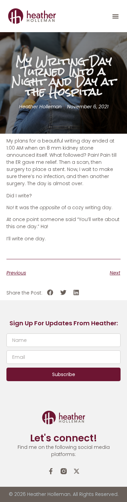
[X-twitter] (76, 471)
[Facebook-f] (51, 471)
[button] (115, 16)
